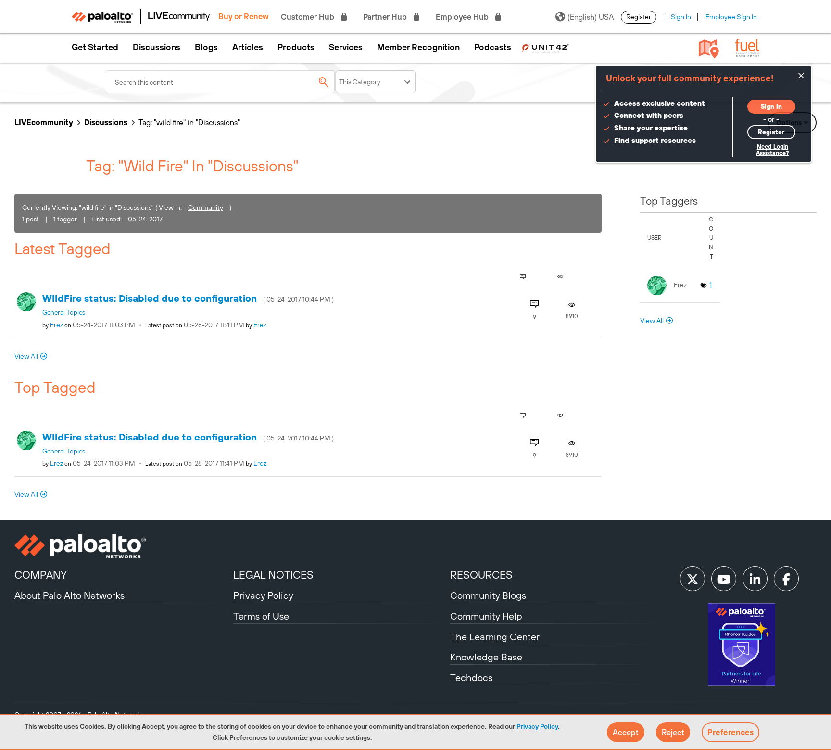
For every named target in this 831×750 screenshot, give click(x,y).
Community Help (486, 615)
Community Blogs (488, 595)
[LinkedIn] (755, 578)
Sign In (681, 17)
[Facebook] (786, 578)
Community (205, 207)
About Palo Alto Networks (69, 595)
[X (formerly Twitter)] (692, 578)
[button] (625, 732)
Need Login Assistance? (772, 149)
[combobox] (220, 81)
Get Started (95, 47)
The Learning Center (495, 636)
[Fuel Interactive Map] (709, 48)
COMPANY (40, 575)
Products (296, 47)
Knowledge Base (486, 656)
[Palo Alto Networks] (122, 546)
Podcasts (492, 47)
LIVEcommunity (43, 122)
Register (638, 17)
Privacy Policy (537, 726)
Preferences (730, 732)
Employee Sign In (731, 17)
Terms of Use (261, 615)
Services (346, 47)
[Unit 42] (545, 47)
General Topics (63, 312)
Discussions (156, 47)
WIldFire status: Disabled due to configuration (188, 298)
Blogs (206, 47)
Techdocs (471, 677)
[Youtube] (723, 578)
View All (26, 356)
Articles (247, 47)
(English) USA (590, 17)
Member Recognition (418, 47)
